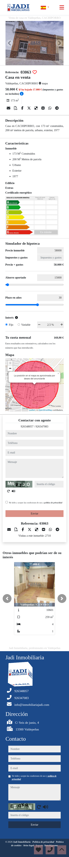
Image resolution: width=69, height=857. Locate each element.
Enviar (34, 513)
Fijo (11, 324)
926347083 (42, 426)
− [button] (10, 368)
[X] (29, 108)
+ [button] (10, 363)
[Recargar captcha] (8, 491)
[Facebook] (22, 108)
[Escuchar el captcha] (13, 491)
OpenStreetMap (45, 409)
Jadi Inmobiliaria (22, 842)
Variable (25, 324)
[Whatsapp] (50, 108)
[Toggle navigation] (61, 7)
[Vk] (43, 108)
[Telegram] (57, 108)
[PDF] (16, 108)
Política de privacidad (43, 842)
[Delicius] (36, 108)
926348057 (27, 426)
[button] (7, 598)
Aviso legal (28, 845)
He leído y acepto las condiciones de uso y (35, 503)
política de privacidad (53, 503)
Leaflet (32, 409)
